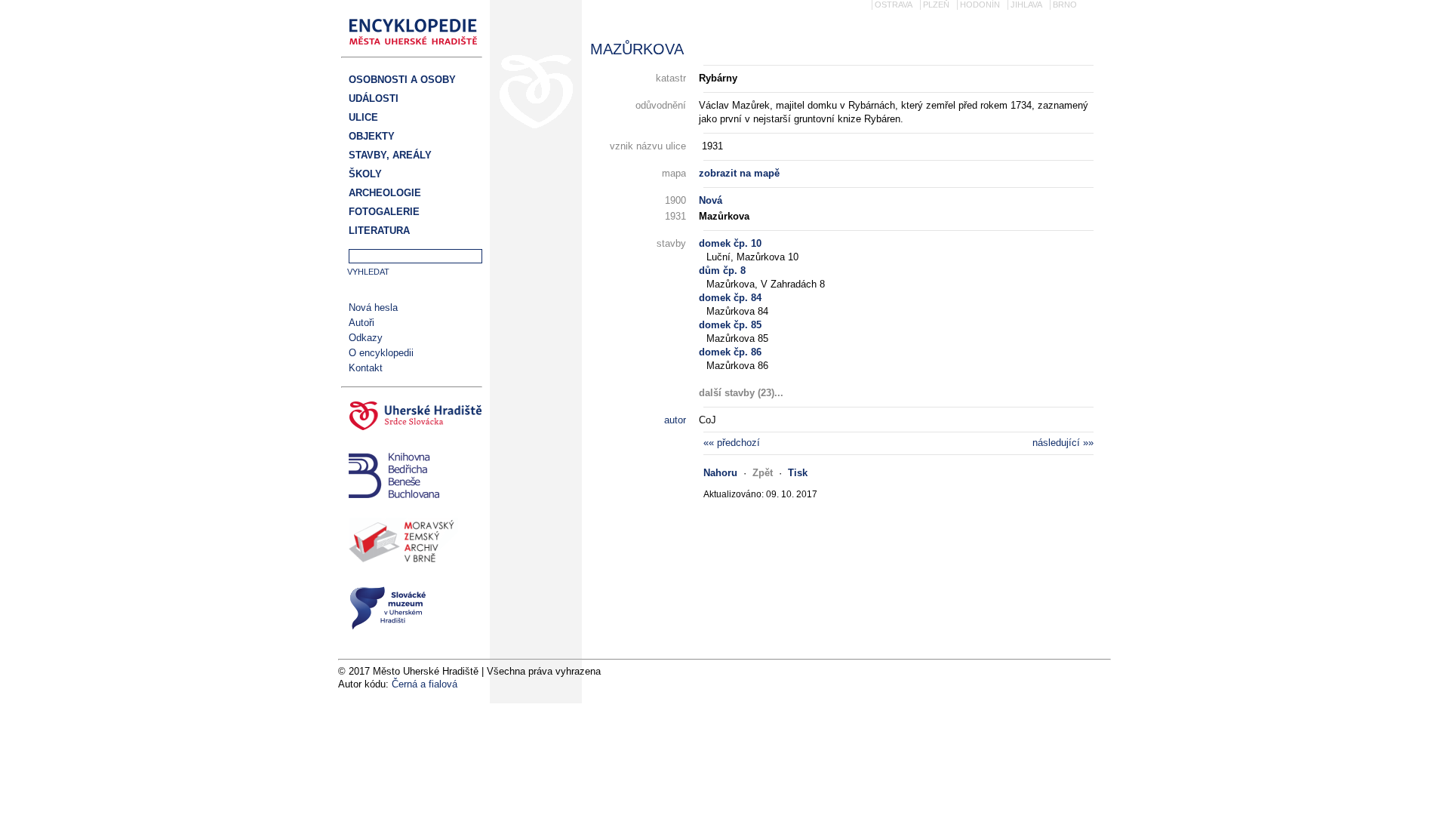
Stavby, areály (390, 155)
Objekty (372, 136)
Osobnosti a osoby (402, 79)
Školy (365, 174)
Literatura (379, 230)
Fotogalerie (384, 211)
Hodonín (980, 4)
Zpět (762, 472)
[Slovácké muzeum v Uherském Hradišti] (411, 610)
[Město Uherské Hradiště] (411, 418)
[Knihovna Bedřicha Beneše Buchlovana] (411, 477)
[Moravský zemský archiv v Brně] (411, 544)
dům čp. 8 (722, 270)
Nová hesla (373, 307)
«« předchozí (731, 442)
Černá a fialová (424, 684)
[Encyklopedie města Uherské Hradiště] (417, 49)
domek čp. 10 (730, 243)
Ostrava (893, 4)
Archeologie (385, 192)
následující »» (1063, 442)
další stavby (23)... (741, 392)
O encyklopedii (381, 352)
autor (675, 420)
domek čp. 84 (730, 297)
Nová (710, 200)
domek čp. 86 (730, 352)
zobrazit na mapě (739, 173)
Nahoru (720, 472)
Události (373, 98)
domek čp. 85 (730, 325)
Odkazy (366, 337)
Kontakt (366, 368)
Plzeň (936, 4)
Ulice (363, 117)
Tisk (798, 472)
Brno (1065, 4)
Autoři (361, 322)
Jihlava (1026, 4)
